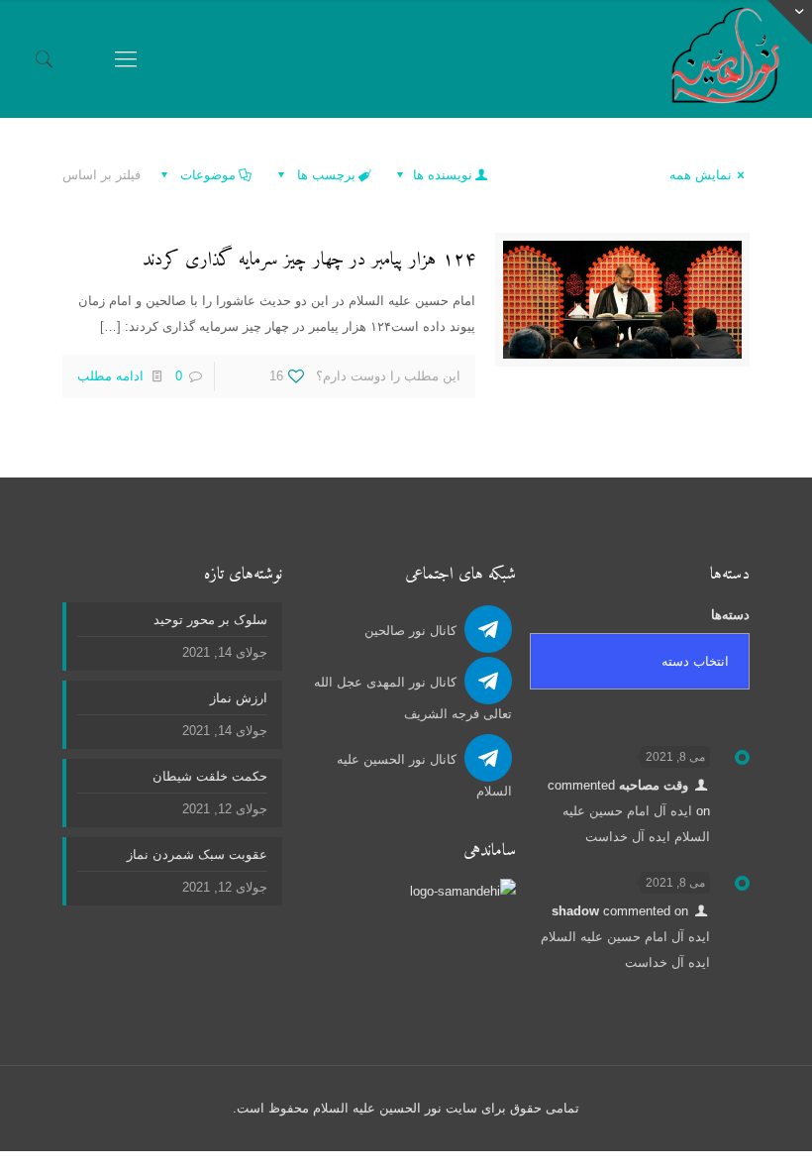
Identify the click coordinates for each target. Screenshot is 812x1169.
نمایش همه (700, 174)
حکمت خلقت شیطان (209, 776)
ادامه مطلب (110, 376)
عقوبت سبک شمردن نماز (197, 854)
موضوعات (206, 174)
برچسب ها (324, 174)
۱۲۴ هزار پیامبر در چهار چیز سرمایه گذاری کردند (309, 260)
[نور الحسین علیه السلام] (725, 59)
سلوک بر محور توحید (210, 619)
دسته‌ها (730, 614)
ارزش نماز (238, 698)
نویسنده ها (440, 174)
